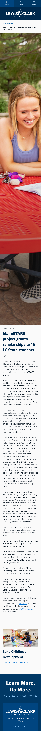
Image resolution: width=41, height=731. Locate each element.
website (23, 603)
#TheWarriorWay (27, 695)
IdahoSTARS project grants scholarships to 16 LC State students (19, 28)
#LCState (9, 695)
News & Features (8, 23)
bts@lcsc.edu (25, 609)
